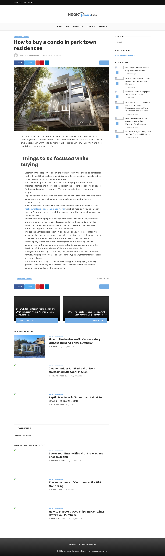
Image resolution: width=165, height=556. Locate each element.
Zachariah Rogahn (59, 519)
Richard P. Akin (57, 405)
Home (59, 27)
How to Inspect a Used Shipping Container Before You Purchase (76, 513)
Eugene (54, 347)
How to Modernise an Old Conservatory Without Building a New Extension (74, 341)
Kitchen (91, 27)
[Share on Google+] (38, 62)
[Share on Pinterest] (42, 62)
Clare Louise (56, 490)
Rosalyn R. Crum (58, 461)
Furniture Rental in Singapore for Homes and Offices (137, 93)
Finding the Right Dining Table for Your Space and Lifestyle (138, 132)
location (106, 278)
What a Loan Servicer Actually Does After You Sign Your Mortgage (138, 81)
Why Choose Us (29, 2)
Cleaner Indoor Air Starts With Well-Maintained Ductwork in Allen (72, 370)
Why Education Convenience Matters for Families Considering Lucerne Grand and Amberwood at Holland (137, 106)
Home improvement (21, 36)
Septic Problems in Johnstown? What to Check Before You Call (75, 399)
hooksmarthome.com (99, 551)
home (100, 278)
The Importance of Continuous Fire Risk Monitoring (75, 484)
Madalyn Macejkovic (30, 55)
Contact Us (17, 2)
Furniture (78, 27)
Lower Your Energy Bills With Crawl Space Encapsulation (76, 455)
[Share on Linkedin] (47, 62)
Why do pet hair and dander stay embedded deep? (137, 69)
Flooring (103, 27)
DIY (67, 27)
